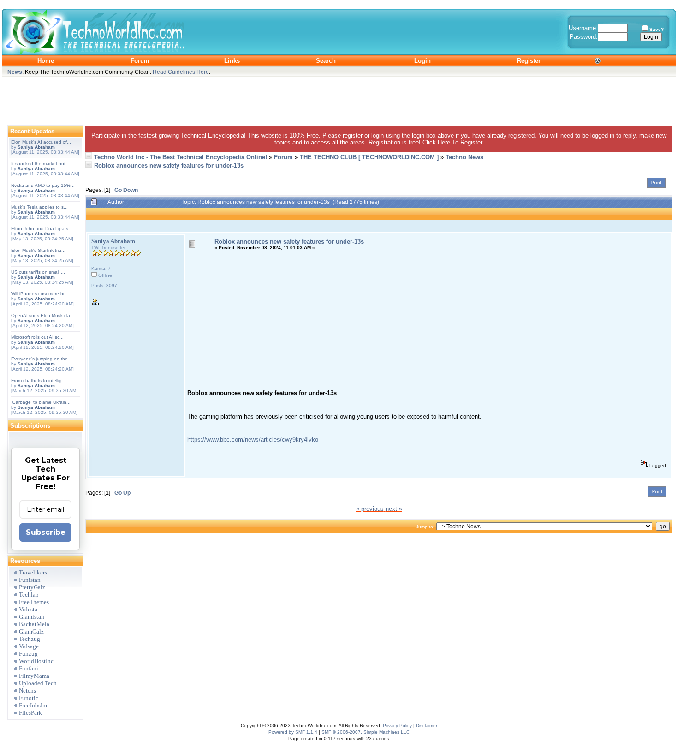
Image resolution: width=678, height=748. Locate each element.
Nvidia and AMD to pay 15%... (43, 185)
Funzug (28, 653)
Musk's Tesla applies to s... (39, 206)
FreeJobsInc (33, 705)
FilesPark (30, 712)
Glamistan (31, 616)
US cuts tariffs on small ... (38, 272)
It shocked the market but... (40, 163)
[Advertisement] (339, 99)
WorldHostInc (36, 661)
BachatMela (34, 624)
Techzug (29, 638)
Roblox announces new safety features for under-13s (169, 165)
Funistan (30, 579)
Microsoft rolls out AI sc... (37, 337)
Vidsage (29, 646)
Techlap (29, 594)
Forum (283, 157)
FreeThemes (34, 601)
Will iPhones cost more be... (40, 293)
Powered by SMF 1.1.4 (292, 732)
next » (394, 508)
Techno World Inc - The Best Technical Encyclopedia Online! (180, 157)
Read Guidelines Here (181, 72)
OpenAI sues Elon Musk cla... (42, 315)
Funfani (28, 668)
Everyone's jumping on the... (41, 358)
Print (656, 182)
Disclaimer (426, 725)
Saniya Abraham (36, 147)
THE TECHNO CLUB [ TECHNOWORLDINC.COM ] (369, 157)
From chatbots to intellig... (38, 380)
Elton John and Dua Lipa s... (41, 228)
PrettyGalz (32, 587)
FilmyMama (34, 675)
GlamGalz (31, 631)
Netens (27, 690)
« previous (370, 508)
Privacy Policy (397, 725)
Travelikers (33, 572)
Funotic (28, 697)
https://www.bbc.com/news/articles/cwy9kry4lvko (252, 439)
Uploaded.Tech (38, 683)
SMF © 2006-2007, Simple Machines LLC (365, 732)
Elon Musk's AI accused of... (41, 141)
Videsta (28, 609)
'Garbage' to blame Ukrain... (41, 402)
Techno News (464, 157)
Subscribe (45, 532)
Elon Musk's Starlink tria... (38, 250)
